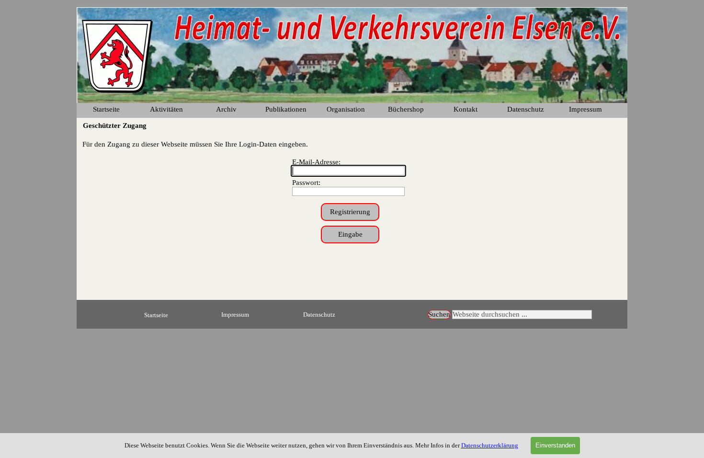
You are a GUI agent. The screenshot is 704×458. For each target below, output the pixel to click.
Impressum (585, 109)
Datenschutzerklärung (489, 445)
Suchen (439, 314)
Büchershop (406, 109)
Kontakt (465, 109)
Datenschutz (319, 314)
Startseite (106, 109)
